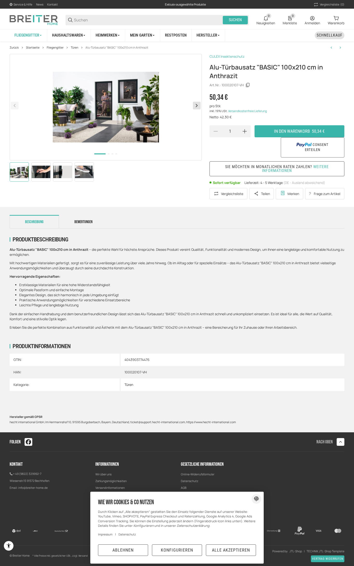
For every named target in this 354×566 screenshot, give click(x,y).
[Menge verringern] (215, 131)
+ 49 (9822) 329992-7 (27, 474)
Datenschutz (189, 481)
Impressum (105, 534)
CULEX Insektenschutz (227, 56)
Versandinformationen (110, 488)
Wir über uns (103, 474)
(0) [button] (332, 4)
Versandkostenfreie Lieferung (247, 111)
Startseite (32, 47)
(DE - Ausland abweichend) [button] (304, 182)
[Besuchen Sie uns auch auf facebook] (28, 442)
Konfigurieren (177, 550)
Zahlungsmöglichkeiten (111, 481)
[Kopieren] (248, 85)
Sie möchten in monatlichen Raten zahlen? (277, 168)
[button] (208, 35)
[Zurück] (15, 105)
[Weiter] (197, 105)
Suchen (235, 20)
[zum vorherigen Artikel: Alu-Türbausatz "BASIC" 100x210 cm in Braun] (331, 48)
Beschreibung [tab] (34, 222)
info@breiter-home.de (33, 488)
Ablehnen (123, 550)
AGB (183, 488)
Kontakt (52, 4)
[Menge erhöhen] (244, 131)
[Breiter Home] (34, 19)
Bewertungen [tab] (83, 222)
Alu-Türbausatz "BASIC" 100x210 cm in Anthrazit (116, 47)
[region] (177, 35)
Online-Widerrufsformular (197, 474)
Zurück (14, 47)
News (39, 4)
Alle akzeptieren (231, 550)
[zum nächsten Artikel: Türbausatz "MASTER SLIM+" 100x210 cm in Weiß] (340, 48)
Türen (74, 47)
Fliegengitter (55, 47)
